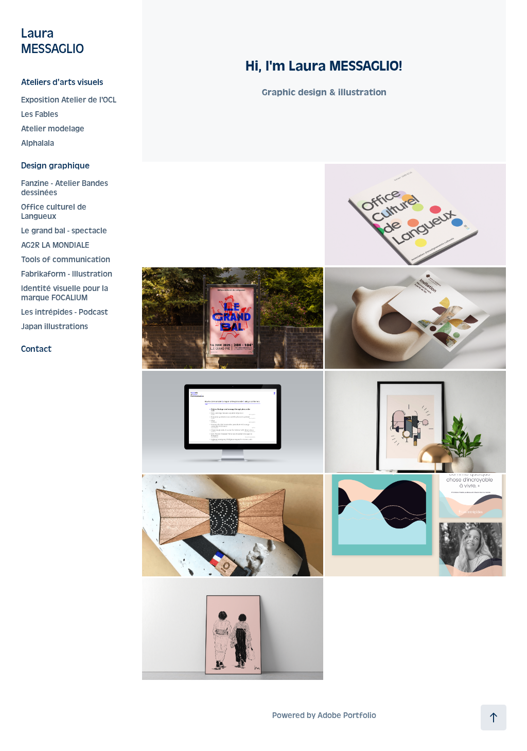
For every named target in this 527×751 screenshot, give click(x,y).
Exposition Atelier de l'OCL (68, 100)
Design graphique (55, 165)
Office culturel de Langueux (53, 211)
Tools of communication (65, 259)
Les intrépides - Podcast (64, 312)
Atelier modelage (52, 128)
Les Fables (39, 114)
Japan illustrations (54, 326)
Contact (36, 349)
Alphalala (37, 143)
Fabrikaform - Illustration (66, 274)
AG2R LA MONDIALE (55, 245)
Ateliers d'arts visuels (62, 82)
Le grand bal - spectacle (64, 230)
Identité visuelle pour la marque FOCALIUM (64, 293)
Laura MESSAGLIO (52, 41)
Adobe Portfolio (347, 715)
